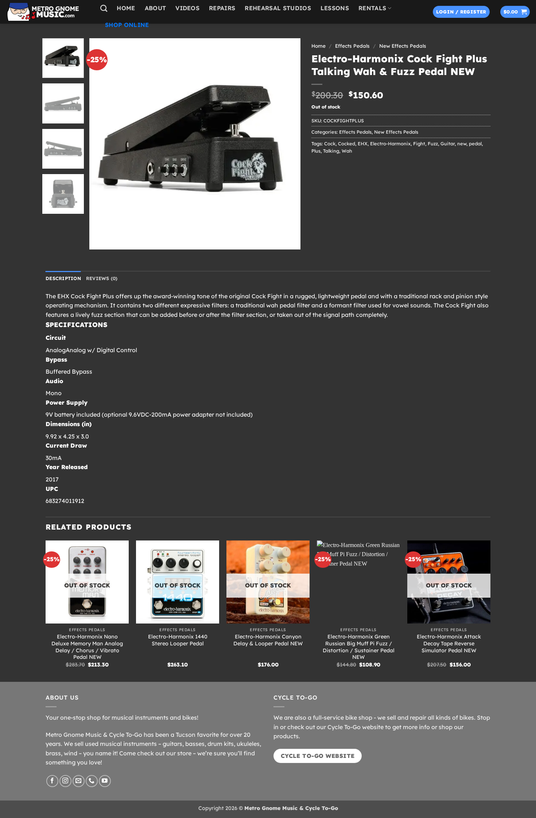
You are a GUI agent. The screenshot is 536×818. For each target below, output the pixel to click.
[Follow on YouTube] (105, 781)
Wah (347, 151)
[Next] (287, 144)
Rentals (372, 8)
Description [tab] (63, 278)
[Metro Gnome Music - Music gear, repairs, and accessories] (47, 12)
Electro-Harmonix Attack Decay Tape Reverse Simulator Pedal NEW (449, 643)
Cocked (346, 143)
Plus (316, 151)
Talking (331, 151)
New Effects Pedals (402, 46)
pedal (475, 143)
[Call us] (92, 781)
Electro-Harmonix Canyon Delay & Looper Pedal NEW (268, 640)
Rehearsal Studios (278, 8)
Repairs (222, 8)
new (461, 143)
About (155, 8)
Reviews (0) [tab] (102, 278)
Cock (329, 143)
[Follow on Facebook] (52, 781)
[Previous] (102, 144)
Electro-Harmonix (390, 143)
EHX (363, 143)
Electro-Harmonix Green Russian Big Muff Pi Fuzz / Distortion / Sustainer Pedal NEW (359, 646)
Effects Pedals (352, 46)
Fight (419, 143)
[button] (461, 12)
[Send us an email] (79, 781)
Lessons (335, 8)
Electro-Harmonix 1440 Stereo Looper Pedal (177, 640)
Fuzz (433, 143)
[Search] (103, 8)
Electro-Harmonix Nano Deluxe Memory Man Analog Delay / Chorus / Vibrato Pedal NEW (87, 646)
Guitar (447, 143)
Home (126, 8)
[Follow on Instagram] (65, 781)
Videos (187, 8)
